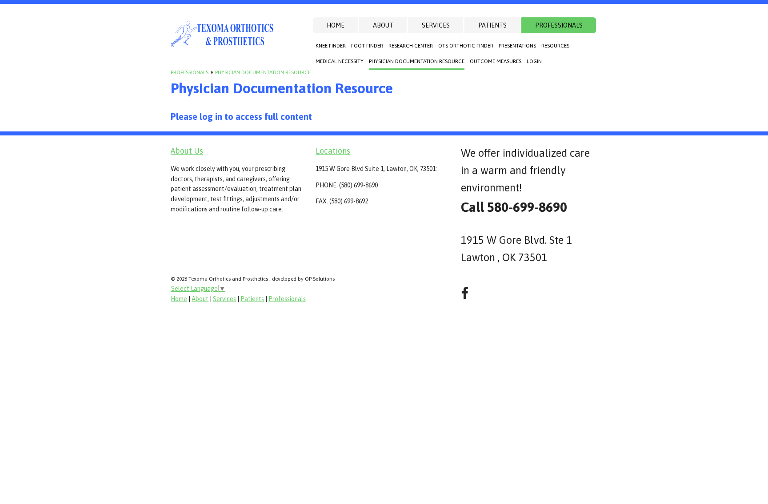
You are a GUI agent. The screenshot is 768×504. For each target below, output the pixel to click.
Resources (555, 46)
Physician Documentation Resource (416, 61)
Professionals (559, 25)
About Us (187, 150)
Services (436, 25)
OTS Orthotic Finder (465, 46)
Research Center (410, 46)
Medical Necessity (340, 61)
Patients (492, 25)
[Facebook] (464, 293)
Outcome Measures (495, 61)
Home (335, 25)
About (383, 25)
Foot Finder (367, 46)
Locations (333, 150)
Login (534, 61)
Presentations (517, 46)
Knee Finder (331, 46)
